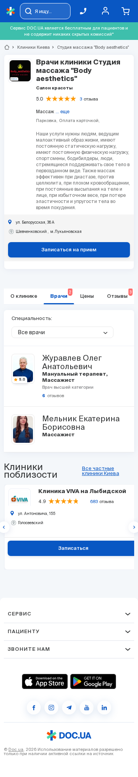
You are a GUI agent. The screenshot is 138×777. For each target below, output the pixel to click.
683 (94, 501)
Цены (87, 296)
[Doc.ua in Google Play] (93, 681)
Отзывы (119, 294)
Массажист (58, 380)
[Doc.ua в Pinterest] (104, 707)
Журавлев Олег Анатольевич (72, 362)
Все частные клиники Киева (100, 471)
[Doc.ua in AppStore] (45, 681)
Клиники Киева (30, 47)
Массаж (45, 111)
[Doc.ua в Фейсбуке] (34, 707)
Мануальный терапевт (74, 374)
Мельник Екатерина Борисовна (81, 422)
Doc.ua (15, 749)
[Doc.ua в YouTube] (87, 707)
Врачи (60, 294)
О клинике (23, 296)
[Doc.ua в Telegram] (69, 707)
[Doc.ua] (10, 11)
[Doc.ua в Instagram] (51, 707)
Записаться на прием (69, 249)
